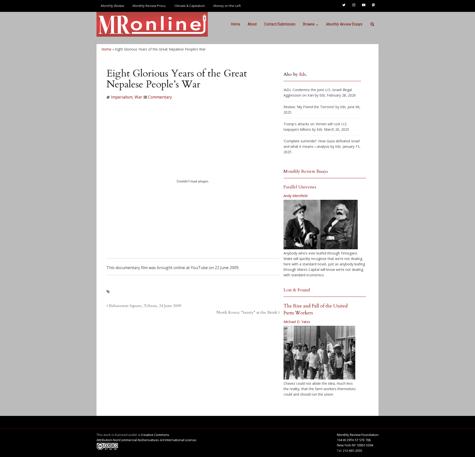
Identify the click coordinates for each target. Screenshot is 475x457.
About (252, 24)
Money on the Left (227, 5)
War (138, 97)
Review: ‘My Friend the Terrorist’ (309, 106)
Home (235, 24)
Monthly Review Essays (306, 171)
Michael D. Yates (297, 321)
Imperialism (122, 97)
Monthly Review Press (149, 5)
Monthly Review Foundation (358, 434)
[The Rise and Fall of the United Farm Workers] (319, 353)
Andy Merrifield (296, 195)
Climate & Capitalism (189, 5)
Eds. (303, 74)
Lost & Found (297, 290)
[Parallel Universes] (321, 224)
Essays (344, 24)
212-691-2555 (352, 450)
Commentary (160, 97)
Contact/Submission (279, 24)
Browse (309, 24)
